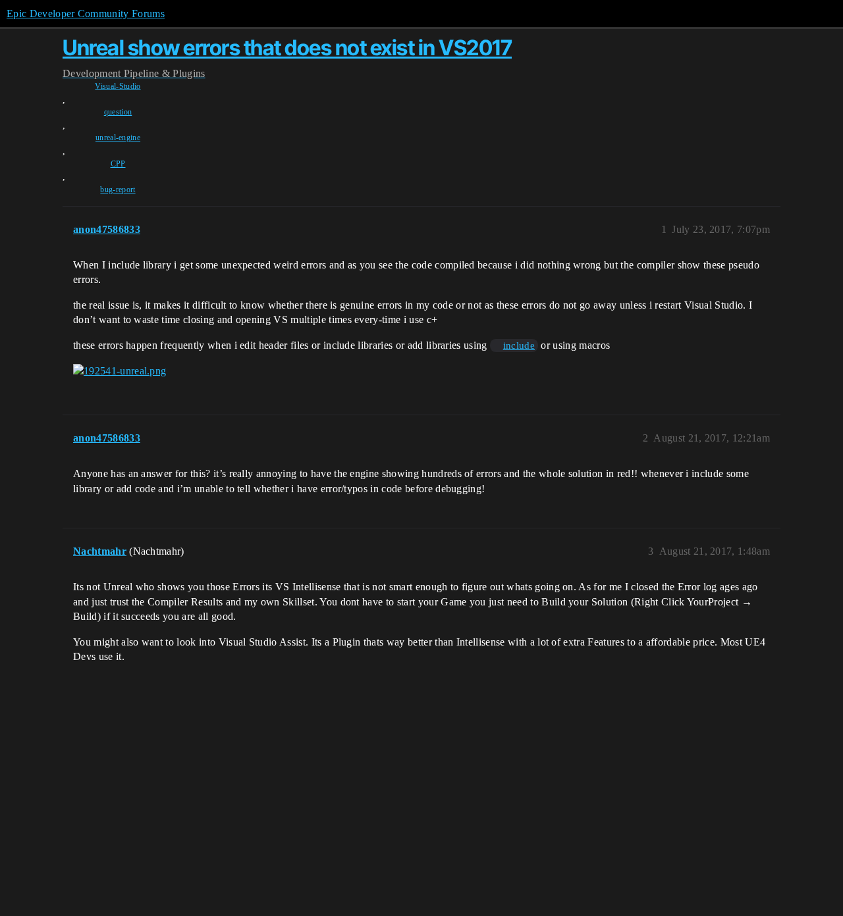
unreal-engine (117, 137)
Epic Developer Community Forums (86, 13)
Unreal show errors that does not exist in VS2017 (287, 48)
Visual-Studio (117, 86)
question (118, 111)
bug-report (117, 189)
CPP (118, 163)
